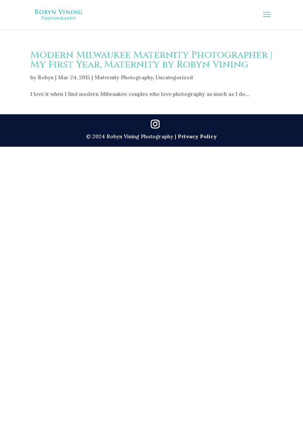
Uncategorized (174, 77)
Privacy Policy (197, 136)
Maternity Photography (124, 77)
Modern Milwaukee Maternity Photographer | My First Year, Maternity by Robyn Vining (151, 60)
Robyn (46, 77)
